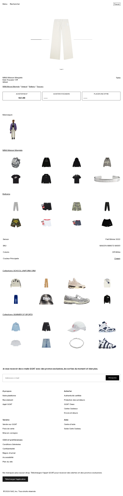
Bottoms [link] (6, 194)
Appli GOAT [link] (7, 404)
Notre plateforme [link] (9, 396)
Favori (117, 4)
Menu (5, 4)
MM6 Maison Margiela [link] (12, 150)
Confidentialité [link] (9, 449)
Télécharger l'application (15, 479)
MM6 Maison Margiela (11, 86)
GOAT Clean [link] (69, 404)
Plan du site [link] (7, 462)
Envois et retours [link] (71, 413)
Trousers (40, 86)
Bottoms (32, 86)
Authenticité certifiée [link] (72, 396)
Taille (118, 78)
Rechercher (15, 4)
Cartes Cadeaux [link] (71, 409)
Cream (117, 259)
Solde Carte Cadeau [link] (72, 429)
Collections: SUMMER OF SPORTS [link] (18, 315)
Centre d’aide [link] (69, 424)
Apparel (24, 86)
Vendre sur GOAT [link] (10, 424)
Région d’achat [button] (9, 453)
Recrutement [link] (8, 400)
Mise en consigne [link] (10, 433)
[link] (16, 162)
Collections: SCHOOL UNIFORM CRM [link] (19, 271)
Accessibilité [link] (8, 457)
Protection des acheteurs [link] (74, 400)
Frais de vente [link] (8, 429)
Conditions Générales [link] (12, 444)
